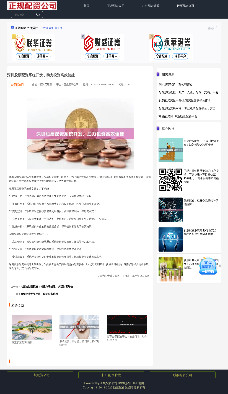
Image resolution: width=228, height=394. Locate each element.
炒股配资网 (17, 84)
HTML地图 (137, 383)
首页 (86, 6)
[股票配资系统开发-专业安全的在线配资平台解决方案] (171, 239)
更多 (211, 28)
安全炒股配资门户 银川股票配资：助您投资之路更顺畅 (201, 142)
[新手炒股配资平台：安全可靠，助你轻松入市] (127, 324)
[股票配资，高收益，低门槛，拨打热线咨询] (79, 326)
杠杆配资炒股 (150, 6)
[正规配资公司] (32, 5)
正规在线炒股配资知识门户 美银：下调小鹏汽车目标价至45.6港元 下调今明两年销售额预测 (201, 176)
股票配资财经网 (123, 387)
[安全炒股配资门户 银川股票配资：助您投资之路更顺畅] (171, 150)
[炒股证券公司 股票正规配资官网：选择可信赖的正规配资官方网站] (171, 269)
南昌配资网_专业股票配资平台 (178, 116)
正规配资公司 (115, 6)
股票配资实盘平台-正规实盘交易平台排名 (185, 100)
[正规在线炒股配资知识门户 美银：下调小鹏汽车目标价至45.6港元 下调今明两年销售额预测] (171, 180)
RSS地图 (124, 383)
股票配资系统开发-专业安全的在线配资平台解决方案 (200, 232)
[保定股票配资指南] (32, 327)
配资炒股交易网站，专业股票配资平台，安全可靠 (190, 108)
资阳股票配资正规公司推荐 (176, 84)
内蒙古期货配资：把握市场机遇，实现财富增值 (47, 286)
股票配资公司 (185, 6)
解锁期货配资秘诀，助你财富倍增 (39, 293)
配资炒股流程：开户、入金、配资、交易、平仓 (188, 92)
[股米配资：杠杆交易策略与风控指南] (171, 210)
